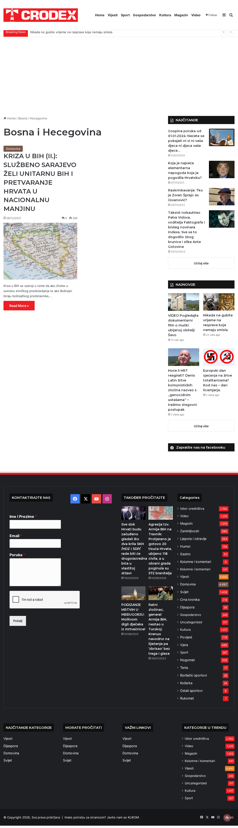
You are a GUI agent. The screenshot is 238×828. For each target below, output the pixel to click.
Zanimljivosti (189, 531)
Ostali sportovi (191, 691)
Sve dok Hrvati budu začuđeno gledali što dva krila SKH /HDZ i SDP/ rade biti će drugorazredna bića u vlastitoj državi (134, 548)
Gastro (185, 554)
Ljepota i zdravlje (193, 539)
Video (196, 15)
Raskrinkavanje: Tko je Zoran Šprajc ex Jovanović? (185, 195)
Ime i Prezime (23, 516)
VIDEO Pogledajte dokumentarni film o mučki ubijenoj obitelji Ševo (183, 325)
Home (99, 15)
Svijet (184, 592)
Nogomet (187, 660)
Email (16, 535)
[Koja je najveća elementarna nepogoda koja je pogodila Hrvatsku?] (222, 169)
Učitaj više (201, 263)
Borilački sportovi (193, 675)
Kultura (165, 15)
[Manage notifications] (227, 817)
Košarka (186, 683)
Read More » (19, 306)
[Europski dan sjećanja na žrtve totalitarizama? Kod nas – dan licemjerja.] (219, 357)
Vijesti (113, 15)
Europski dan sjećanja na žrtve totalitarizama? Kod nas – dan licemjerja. (217, 380)
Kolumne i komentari (195, 562)
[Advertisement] (119, 76)
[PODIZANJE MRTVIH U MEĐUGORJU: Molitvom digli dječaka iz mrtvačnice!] (133, 593)
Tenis (184, 668)
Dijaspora (187, 607)
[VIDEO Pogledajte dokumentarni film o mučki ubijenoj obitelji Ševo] (183, 302)
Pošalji (17, 621)
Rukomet (187, 698)
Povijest (186, 637)
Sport (125, 15)
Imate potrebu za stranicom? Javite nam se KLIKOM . (103, 817)
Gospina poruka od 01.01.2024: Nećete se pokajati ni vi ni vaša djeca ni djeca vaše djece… (186, 141)
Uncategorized (191, 622)
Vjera (184, 645)
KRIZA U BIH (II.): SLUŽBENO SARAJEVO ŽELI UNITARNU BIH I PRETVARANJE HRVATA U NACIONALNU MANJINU (39, 182)
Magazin (181, 15)
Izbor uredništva (192, 508)
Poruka (17, 554)
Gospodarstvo (144, 15)
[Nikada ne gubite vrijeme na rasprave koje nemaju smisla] (219, 302)
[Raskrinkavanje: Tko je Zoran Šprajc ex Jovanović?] (222, 196)
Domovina (13, 149)
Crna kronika (190, 599)
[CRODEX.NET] (40, 15)
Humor (185, 546)
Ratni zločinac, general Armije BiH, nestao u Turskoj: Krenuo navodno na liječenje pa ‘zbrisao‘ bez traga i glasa (159, 629)
